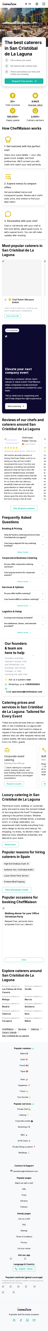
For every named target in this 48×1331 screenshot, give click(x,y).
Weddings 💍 (24, 1153)
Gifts (24, 1189)
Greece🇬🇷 (17, 1273)
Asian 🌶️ (24, 1079)
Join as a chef (24, 1219)
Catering (35, 1029)
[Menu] (44, 4)
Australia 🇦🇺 (28, 1273)
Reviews (24, 1201)
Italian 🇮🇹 (24, 1053)
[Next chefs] (42, 290)
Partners (24, 1207)
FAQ (24, 1225)
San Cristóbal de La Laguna (15, 1035)
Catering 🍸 (24, 1115)
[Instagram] (14, 1321)
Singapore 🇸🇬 (32, 1273)
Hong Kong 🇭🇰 (31, 1273)
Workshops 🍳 (24, 1127)
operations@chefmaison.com (25, 1171)
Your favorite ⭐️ (24, 1097)
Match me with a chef (24, 1183)
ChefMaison (8, 1029)
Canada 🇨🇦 (20, 1273)
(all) (32, 1048)
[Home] (9, 4)
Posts (24, 1195)
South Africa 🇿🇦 (23, 1273)
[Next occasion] (42, 935)
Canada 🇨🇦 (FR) (22, 1273)
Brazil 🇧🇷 (29, 1273)
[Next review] (42, 467)
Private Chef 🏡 (24, 1109)
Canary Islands (9, 1032)
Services (22, 1029)
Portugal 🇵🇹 (16, 1273)
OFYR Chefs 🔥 (24, 1141)
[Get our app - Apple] (16, 1259)
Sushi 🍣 (24, 1059)
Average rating (35, 105)
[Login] (37, 4)
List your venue (24, 1248)
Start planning (14, 406)
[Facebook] (20, 1321)
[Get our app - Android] (31, 1259)
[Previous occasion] (5, 935)
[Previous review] (5, 467)
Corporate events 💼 (24, 1121)
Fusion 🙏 (24, 1091)
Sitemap (24, 1230)
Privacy (24, 1242)
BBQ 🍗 (24, 1135)
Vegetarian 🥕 (24, 1085)
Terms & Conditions (24, 1236)
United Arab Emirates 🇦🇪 (25, 1273)
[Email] (34, 1321)
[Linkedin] (27, 1321)
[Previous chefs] (5, 290)
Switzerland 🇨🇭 (18, 1273)
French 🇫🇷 (24, 1065)
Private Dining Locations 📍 (24, 1147)
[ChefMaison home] (24, 1309)
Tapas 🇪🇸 (24, 1071)
